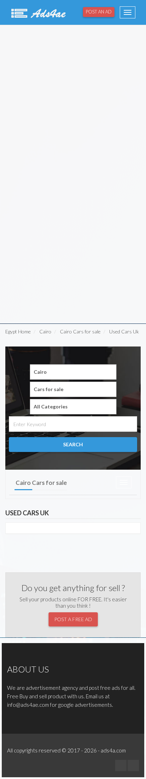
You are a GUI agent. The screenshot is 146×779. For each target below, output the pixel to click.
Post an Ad (99, 12)
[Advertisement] (73, 100)
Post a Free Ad (73, 619)
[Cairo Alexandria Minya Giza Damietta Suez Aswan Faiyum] (73, 372)
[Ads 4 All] (37, 12)
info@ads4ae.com (28, 704)
